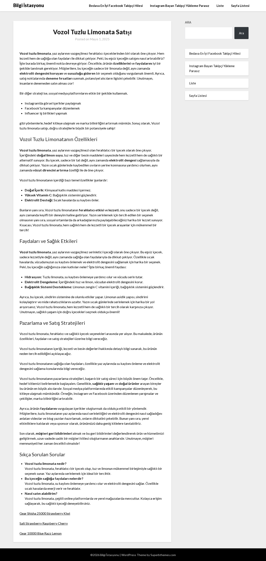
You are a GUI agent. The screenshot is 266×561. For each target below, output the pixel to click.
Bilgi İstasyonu (28, 5)
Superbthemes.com (163, 555)
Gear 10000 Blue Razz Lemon (41, 533)
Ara (188, 22)
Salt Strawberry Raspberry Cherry (44, 523)
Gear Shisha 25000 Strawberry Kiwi (45, 513)
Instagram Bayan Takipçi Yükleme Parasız (179, 5)
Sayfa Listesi (240, 5)
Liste (220, 5)
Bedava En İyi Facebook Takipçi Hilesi (116, 5)
